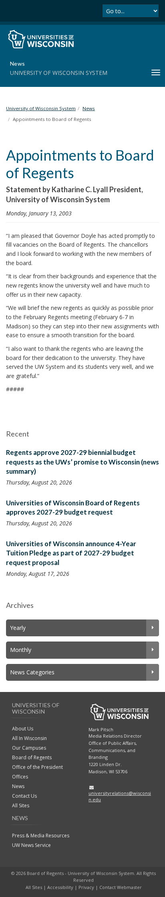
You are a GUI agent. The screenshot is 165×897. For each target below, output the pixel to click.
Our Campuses (29, 747)
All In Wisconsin (29, 738)
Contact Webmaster (120, 887)
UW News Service (31, 845)
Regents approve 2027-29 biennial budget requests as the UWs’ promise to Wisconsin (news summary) (82, 461)
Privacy (86, 887)
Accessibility (60, 887)
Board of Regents (32, 757)
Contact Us (24, 795)
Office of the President (37, 767)
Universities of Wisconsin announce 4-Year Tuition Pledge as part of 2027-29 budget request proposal (71, 553)
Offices (20, 776)
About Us (22, 728)
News (18, 786)
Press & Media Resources (40, 835)
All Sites (20, 805)
